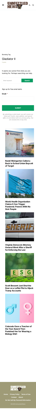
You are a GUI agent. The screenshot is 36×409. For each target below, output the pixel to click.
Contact (14, 397)
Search (27, 80)
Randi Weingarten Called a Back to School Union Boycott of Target (19, 163)
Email (5, 94)
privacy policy (26, 118)
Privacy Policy (14, 394)
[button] (3, 5)
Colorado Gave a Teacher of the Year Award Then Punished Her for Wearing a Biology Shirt (18, 330)
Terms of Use (25, 394)
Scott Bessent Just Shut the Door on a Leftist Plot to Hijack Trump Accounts (19, 288)
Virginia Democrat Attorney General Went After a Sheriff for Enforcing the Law (18, 247)
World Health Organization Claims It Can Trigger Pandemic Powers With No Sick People (17, 205)
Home (6, 394)
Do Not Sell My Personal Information (18, 400)
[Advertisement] (18, 29)
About (21, 397)
